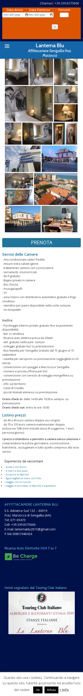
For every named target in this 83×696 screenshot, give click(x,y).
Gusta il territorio (16, 467)
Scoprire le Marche (17, 474)
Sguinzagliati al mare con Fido (23, 478)
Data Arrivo (14, 10)
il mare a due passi (17, 470)
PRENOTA (41, 242)
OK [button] (38, 690)
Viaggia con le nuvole (18, 482)
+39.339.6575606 (23, 524)
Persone (64, 10)
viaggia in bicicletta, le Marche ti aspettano (31, 485)
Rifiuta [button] (51, 690)
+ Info (64, 689)
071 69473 (17, 520)
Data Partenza (39, 10)
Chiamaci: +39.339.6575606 (59, 3)
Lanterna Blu (50, 45)
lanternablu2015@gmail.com (35, 529)
